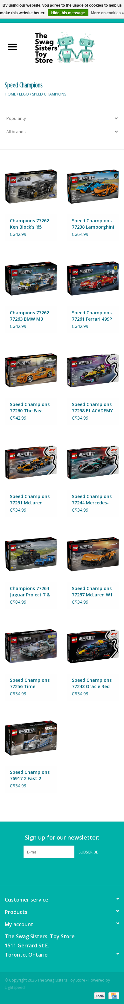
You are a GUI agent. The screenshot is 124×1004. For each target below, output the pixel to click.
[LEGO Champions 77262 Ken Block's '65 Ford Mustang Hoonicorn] (31, 186)
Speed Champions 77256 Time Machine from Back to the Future (31, 683)
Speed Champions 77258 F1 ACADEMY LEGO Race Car (92, 407)
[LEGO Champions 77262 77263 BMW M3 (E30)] (31, 278)
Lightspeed (15, 987)
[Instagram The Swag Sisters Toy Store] (68, 871)
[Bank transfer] (99, 995)
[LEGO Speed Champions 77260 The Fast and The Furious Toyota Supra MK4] (31, 370)
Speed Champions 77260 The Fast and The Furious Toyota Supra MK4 (31, 407)
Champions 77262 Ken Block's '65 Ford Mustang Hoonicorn (29, 224)
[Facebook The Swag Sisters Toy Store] (56, 871)
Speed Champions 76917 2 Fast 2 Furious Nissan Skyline (30, 775)
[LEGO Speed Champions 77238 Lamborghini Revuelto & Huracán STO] (93, 186)
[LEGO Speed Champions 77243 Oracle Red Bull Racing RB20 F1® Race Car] (93, 646)
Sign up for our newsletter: (62, 837)
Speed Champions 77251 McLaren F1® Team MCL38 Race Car (30, 499)
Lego (24, 94)
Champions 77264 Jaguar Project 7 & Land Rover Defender (30, 591)
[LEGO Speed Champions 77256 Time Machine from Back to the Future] (31, 646)
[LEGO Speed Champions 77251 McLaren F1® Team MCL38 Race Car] (31, 462)
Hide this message (68, 13)
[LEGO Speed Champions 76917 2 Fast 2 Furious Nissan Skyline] (31, 738)
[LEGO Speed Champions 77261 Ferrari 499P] (93, 278)
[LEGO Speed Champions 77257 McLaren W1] (93, 554)
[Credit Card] (112, 995)
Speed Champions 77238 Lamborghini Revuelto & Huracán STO (93, 224)
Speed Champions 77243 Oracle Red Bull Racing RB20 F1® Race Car (92, 683)
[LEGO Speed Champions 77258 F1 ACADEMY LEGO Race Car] (93, 370)
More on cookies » (107, 13)
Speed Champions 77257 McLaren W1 (92, 591)
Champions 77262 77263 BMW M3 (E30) (29, 316)
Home (10, 94)
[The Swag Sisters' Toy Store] (74, 47)
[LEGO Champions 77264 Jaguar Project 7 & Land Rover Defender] (31, 554)
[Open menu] (12, 46)
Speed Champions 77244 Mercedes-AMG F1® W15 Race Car (93, 499)
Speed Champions (49, 94)
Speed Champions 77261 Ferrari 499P (92, 316)
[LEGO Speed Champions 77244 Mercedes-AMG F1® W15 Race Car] (93, 462)
